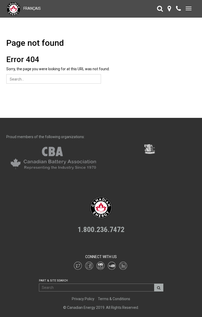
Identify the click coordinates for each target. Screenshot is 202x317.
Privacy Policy (83, 299)
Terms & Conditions (114, 299)
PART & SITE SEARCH (53, 280)
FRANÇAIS (32, 8)
